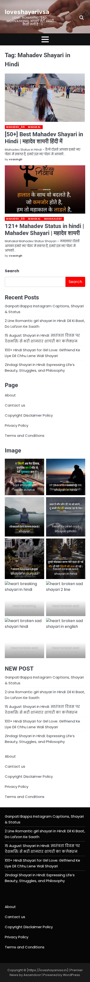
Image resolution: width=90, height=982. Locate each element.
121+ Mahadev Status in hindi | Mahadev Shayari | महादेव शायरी (44, 229)
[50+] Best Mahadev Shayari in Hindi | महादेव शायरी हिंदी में (44, 138)
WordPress (71, 975)
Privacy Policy (16, 425)
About (10, 395)
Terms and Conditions (24, 435)
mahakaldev (53, 218)
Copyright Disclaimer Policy (29, 415)
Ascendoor (32, 975)
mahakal (34, 127)
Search (12, 271)
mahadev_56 (15, 127)
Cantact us (15, 405)
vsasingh (15, 159)
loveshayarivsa (27, 11)
